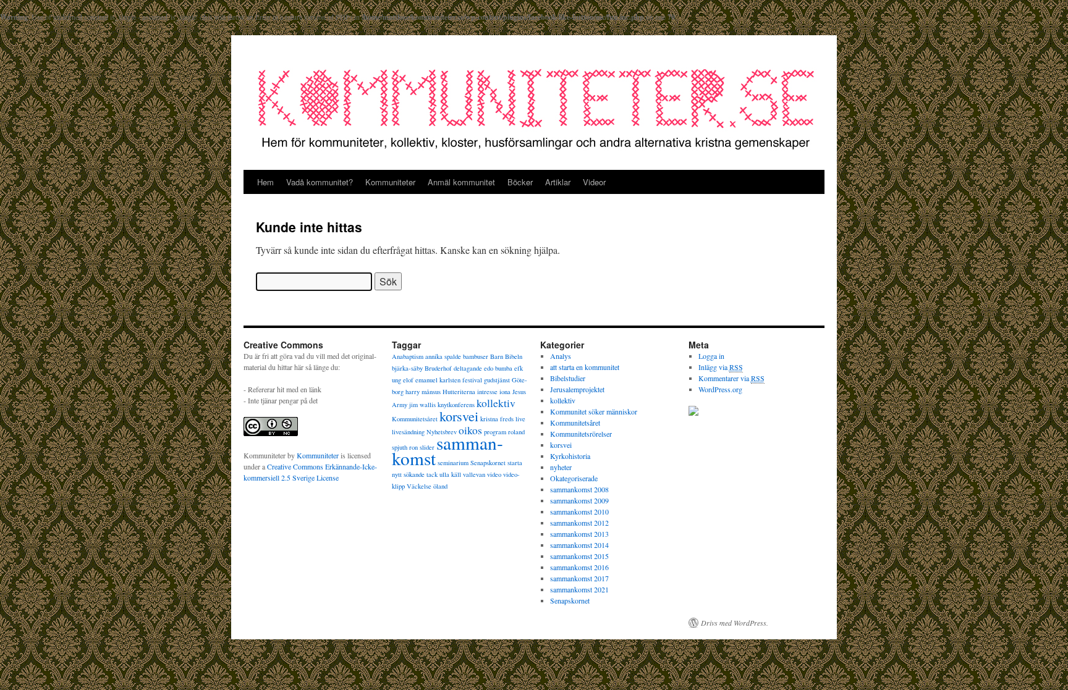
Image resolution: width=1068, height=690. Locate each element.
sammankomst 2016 (579, 567)
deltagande (468, 368)
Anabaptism (407, 356)
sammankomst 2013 (579, 534)
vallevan (474, 474)
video (494, 474)
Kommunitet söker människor (593, 411)
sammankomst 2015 (579, 556)
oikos (470, 430)
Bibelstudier (567, 378)
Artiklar (557, 182)
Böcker (520, 182)
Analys (560, 356)
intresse (487, 391)
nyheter (561, 467)
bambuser (475, 356)
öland (440, 486)
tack (432, 474)
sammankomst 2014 (579, 545)
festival (472, 380)
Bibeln (513, 356)
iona (505, 391)
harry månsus (423, 391)
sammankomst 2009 (579, 500)
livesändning (408, 431)
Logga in (711, 356)
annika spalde (443, 356)
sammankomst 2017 (579, 578)
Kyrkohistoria (570, 456)
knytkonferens (456, 404)
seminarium (453, 462)
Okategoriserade (574, 478)
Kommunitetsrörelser (581, 434)
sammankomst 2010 (579, 511)
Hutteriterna (459, 391)
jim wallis (422, 404)
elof (408, 380)
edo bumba (498, 368)
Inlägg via (720, 367)
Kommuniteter (390, 182)
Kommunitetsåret (415, 418)
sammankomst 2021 (579, 589)
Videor (594, 182)
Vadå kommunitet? (319, 182)
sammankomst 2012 (579, 523)
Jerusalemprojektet (577, 389)
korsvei (458, 415)
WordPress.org (720, 389)
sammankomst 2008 (579, 489)
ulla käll (450, 474)
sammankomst (447, 450)
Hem (265, 182)
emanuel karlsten (437, 380)
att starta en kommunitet (584, 367)
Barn (496, 356)
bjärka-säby (407, 368)
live (520, 418)
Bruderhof (438, 368)
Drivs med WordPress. (734, 623)
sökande (414, 474)
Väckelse (419, 486)
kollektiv (496, 402)
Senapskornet (488, 462)
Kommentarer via (731, 378)
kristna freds (497, 418)
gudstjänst (497, 380)
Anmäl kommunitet (461, 182)
